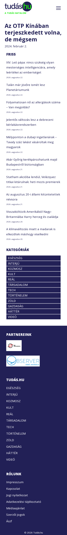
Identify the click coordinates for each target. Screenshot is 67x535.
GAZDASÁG (15, 306)
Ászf (9, 521)
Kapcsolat (13, 489)
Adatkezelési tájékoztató (23, 502)
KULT (11, 274)
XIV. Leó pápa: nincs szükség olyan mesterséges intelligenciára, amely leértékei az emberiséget (30, 67)
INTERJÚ (13, 263)
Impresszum (15, 482)
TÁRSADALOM (18, 285)
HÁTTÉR (13, 311)
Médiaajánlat (15, 508)
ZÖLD (12, 301)
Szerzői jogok (15, 515)
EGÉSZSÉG (15, 258)
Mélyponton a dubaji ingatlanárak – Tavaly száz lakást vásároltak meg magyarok (31, 142)
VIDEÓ (12, 317)
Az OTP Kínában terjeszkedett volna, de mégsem (33, 32)
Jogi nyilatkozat (17, 495)
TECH (12, 290)
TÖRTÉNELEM (17, 295)
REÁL (11, 279)
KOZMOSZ (15, 269)
